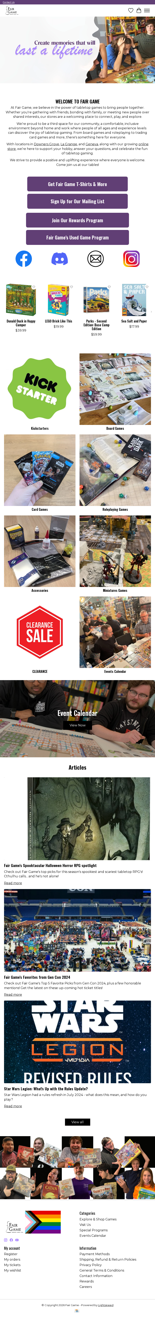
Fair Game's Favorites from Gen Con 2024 (37, 977)
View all (77, 1122)
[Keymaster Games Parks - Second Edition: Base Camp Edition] (96, 300)
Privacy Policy (91, 1265)
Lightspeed (105, 1305)
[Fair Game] (11, 10)
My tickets (12, 1265)
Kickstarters (40, 428)
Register (11, 1254)
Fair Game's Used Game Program (77, 237)
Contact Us (9, 2)
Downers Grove (46, 144)
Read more (13, 883)
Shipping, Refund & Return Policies (108, 1259)
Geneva (92, 144)
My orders (12, 1259)
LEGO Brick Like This (58, 321)
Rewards (87, 1281)
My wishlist (12, 1270)
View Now (78, 725)
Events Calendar (115, 671)
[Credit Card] (76, 1311)
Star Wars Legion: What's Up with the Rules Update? (46, 1089)
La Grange (69, 144)
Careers (86, 1287)
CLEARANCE (39, 671)
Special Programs (94, 1230)
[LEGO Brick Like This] (58, 300)
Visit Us (85, 1225)
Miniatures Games (115, 590)
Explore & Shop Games (98, 1219)
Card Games (40, 509)
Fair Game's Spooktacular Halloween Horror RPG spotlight (50, 865)
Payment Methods (95, 1254)
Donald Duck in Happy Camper (21, 323)
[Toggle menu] (147, 10)
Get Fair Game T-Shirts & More (77, 184)
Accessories (39, 590)
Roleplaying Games (115, 509)
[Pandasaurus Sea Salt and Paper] (134, 300)
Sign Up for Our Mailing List (77, 201)
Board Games (115, 428)
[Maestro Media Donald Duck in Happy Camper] (21, 300)
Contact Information (96, 1276)
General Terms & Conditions (102, 1270)
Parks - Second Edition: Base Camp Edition (96, 325)
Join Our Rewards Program (77, 220)
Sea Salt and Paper (134, 321)
